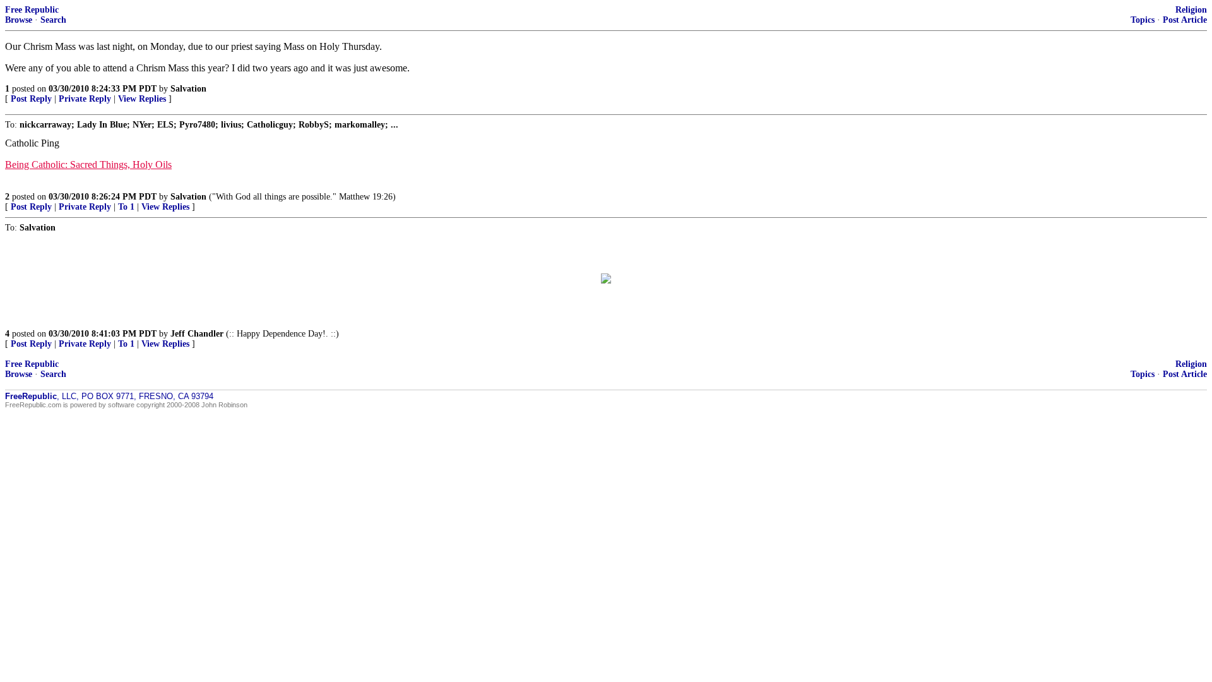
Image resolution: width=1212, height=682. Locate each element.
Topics (1143, 20)
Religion (1191, 10)
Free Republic (32, 10)
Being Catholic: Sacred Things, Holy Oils (88, 164)
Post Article (1185, 20)
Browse (18, 20)
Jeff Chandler (196, 333)
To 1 (126, 207)
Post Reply (31, 99)
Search (53, 20)
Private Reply (85, 99)
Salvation (188, 88)
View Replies (142, 99)
